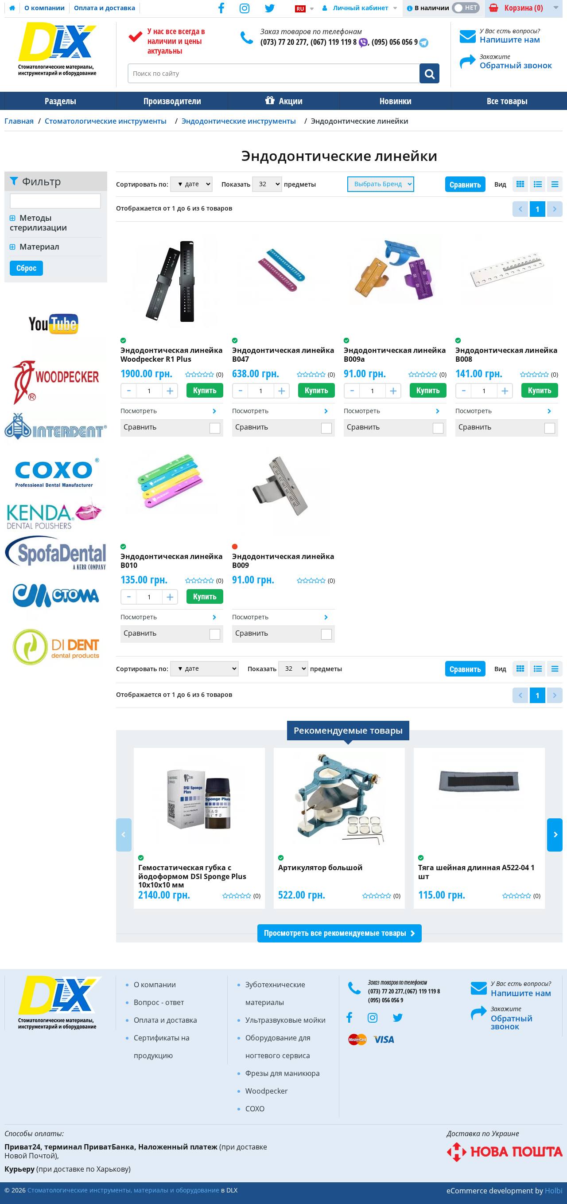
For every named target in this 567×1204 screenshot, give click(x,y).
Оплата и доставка (104, 8)
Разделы (60, 101)
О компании (44, 8)
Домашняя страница (12, 8)
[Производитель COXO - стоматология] (55, 470)
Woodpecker (266, 1091)
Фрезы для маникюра (282, 1073)
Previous (124, 835)
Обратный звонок (516, 65)
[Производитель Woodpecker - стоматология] (55, 382)
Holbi (554, 1191)
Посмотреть (138, 411)
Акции (291, 101)
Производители (172, 101)
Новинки (396, 101)
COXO (254, 1109)
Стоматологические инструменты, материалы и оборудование (123, 1190)
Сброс (26, 268)
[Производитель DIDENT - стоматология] (55, 646)
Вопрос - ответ (159, 1002)
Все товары (507, 101)
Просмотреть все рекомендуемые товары (335, 933)
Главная (19, 121)
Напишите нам (510, 39)
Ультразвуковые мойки (285, 1020)
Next (555, 835)
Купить (205, 390)
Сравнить (465, 184)
